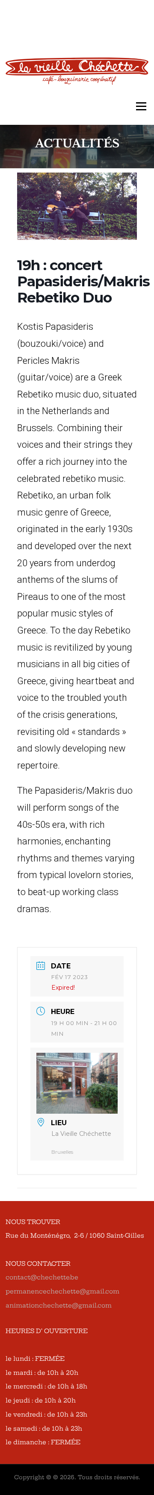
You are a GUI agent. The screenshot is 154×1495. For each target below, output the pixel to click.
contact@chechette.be (42, 1277)
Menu (140, 107)
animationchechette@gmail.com (59, 1305)
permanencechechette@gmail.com (62, 1291)
